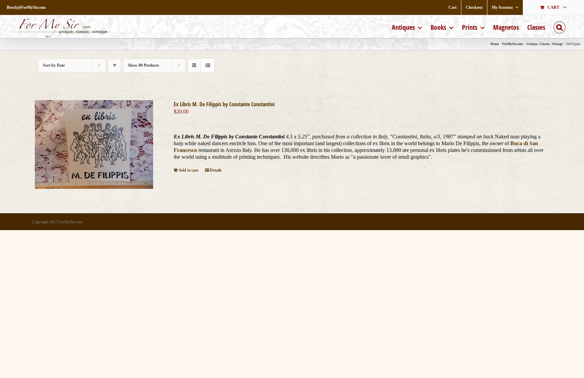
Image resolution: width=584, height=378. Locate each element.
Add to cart (188, 170)
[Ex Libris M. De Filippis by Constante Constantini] (94, 144)
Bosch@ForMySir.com (26, 7)
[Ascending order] (114, 65)
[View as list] (207, 65)
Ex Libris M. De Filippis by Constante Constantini (224, 104)
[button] (559, 26)
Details (216, 170)
